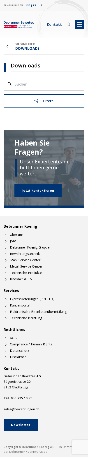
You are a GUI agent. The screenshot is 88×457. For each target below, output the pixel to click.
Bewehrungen (13, 5)
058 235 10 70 (21, 398)
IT (41, 5)
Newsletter (20, 425)
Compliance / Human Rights (31, 344)
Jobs (13, 241)
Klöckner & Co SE (23, 279)
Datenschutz (19, 350)
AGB (13, 338)
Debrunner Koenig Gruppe (30, 247)
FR (34, 5)
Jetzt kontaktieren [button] (38, 190)
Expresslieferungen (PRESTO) (32, 299)
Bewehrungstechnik (25, 253)
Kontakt (54, 24)
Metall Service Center (26, 266)
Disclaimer (18, 357)
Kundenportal (20, 305)
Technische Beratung (26, 318)
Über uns (16, 234)
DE (28, 5)
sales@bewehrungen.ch (21, 409)
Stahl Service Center (25, 260)
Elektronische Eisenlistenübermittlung (38, 311)
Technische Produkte (26, 272)
